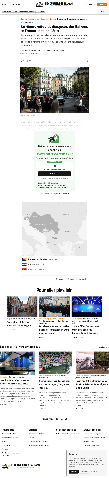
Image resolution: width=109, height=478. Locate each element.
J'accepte (73, 471)
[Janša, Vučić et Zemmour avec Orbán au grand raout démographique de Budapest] (87, 306)
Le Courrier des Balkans (59, 4)
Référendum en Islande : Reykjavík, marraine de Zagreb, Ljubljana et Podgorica (54, 384)
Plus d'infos (95, 471)
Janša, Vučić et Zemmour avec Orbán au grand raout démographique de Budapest (85, 330)
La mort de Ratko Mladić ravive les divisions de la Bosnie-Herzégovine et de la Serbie (92, 384)
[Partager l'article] (87, 61)
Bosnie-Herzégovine (29, 19)
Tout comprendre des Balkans (59, 6)
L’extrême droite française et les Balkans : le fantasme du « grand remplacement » (54, 330)
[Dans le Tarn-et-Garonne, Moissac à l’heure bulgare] (22, 306)
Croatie (44, 19)
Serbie (53, 19)
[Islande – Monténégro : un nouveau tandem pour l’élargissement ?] (17, 363)
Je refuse (84, 471)
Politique (61, 19)
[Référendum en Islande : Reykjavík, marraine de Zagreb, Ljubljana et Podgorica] (55, 363)
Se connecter (64, 194)
